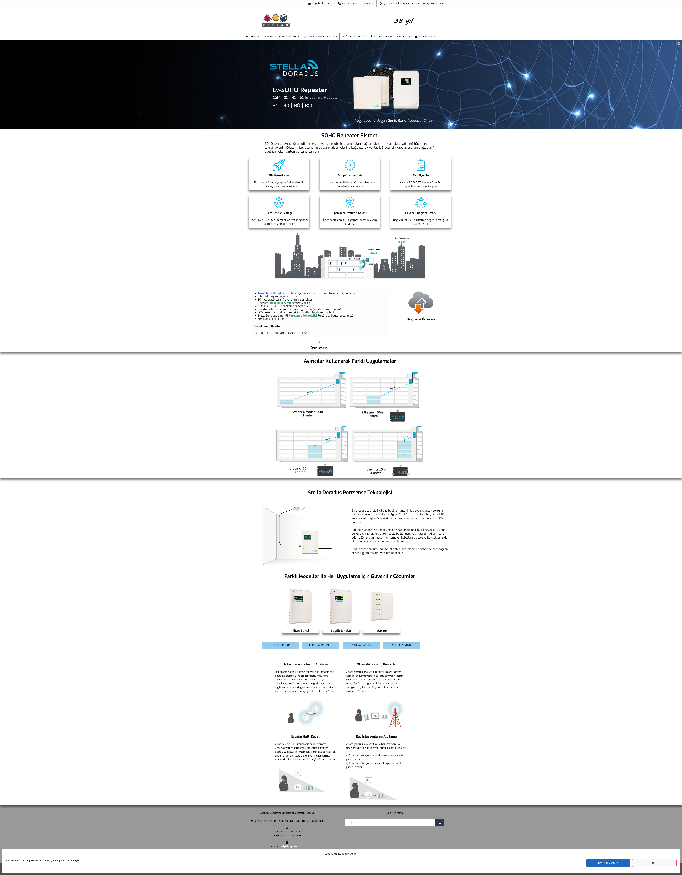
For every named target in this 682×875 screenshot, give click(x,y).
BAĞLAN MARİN (427, 36)
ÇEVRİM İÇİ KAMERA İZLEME (319, 36)
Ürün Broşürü (319, 348)
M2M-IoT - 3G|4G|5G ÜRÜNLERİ (280, 36)
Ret (654, 863)
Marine (381, 631)
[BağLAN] (341, 20)
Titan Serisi (300, 631)
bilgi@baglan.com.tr (292, 846)
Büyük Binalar (341, 631)
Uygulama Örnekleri (421, 319)
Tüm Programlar (608, 863)
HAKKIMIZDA (253, 36)
